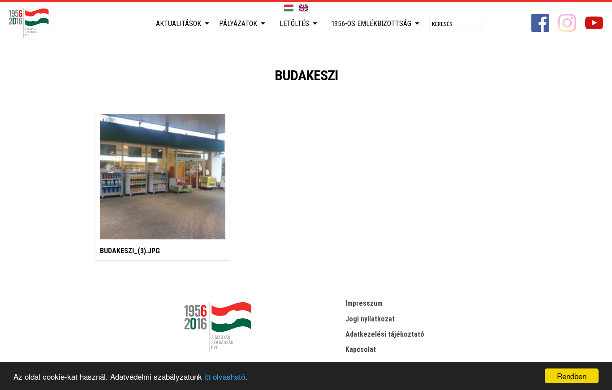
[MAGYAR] (289, 8)
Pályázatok (238, 23)
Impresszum (364, 303)
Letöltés (294, 23)
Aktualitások (178, 23)
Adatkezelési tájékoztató (384, 334)
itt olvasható (224, 376)
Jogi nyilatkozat (370, 319)
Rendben (571, 375)
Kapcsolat (360, 349)
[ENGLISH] (303, 8)
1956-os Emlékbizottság (371, 23)
